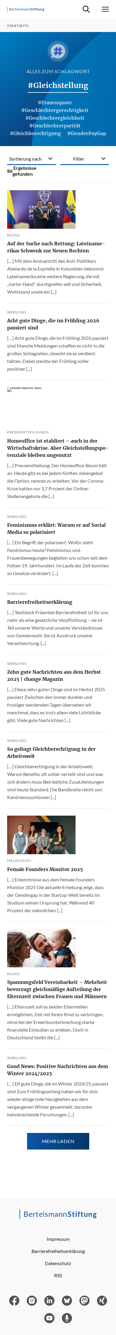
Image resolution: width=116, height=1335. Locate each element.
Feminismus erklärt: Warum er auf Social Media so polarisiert (56, 528)
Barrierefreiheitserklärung (39, 602)
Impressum (58, 1239)
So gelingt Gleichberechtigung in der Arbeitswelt (51, 752)
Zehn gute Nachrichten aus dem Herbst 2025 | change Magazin (54, 675)
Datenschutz (58, 1263)
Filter (78, 158)
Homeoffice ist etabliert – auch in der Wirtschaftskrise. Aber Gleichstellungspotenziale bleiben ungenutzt (58, 448)
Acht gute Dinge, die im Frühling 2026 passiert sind (53, 324)
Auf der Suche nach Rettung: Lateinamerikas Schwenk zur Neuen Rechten (56, 247)
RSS (58, 1275)
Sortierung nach (25, 158)
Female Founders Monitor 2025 (45, 869)
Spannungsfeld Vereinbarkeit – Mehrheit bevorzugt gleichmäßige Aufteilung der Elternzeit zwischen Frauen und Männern (57, 989)
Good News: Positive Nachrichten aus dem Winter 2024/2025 (57, 1069)
